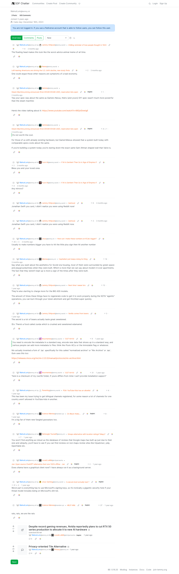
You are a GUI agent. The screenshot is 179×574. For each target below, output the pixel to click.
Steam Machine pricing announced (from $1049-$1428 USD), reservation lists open (45, 92)
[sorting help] (70, 38)
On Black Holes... (74, 414)
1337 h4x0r (69, 339)
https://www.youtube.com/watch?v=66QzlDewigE (65, 110)
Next (14, 562)
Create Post (51, 3)
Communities (38, 3)
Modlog (123, 569)
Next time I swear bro (76, 285)
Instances (133, 569)
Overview (16, 38)
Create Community (68, 3)
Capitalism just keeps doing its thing (73, 259)
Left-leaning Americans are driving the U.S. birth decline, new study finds (41, 70)
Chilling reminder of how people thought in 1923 (87, 45)
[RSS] (74, 38)
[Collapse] (13, 45)
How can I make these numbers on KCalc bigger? (77, 239)
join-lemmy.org (160, 569)
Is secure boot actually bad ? (77, 482)
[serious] (71, 203)
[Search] (150, 3)
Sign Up (163, 3)
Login (155, 3)
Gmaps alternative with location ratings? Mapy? (86, 434)
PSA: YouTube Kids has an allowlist (76, 390)
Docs (142, 569)
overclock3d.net (35, 532)
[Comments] (22, 550)
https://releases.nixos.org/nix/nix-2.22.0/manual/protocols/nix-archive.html (46, 358)
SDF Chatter (22, 3)
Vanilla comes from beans (78, 313)
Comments (29, 38)
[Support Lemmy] (79, 3)
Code (148, 569)
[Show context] (109, 45)
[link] (13, 49)
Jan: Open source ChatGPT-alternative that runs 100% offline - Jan (38, 464)
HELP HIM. (71, 505)
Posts (39, 38)
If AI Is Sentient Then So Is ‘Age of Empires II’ (79, 162)
